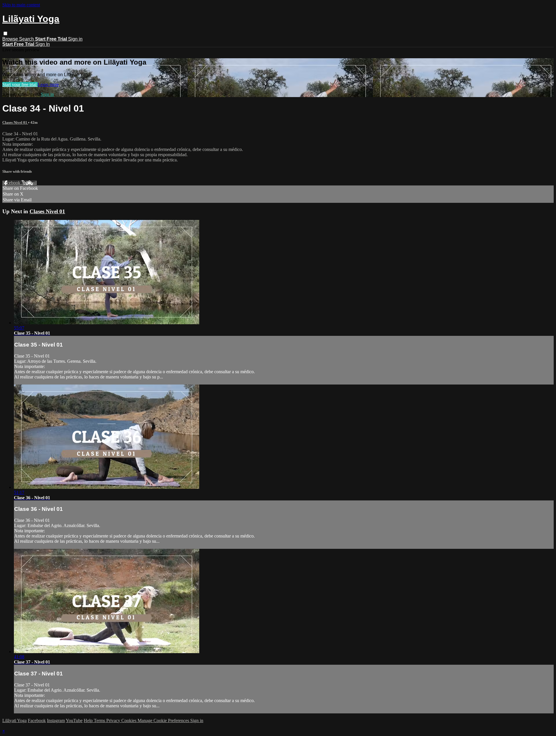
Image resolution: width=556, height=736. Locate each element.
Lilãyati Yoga (14, 720)
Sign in (75, 39)
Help (89, 720)
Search (27, 39)
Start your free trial (20, 84)
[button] (5, 33)
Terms (100, 720)
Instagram (56, 720)
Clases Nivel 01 (15, 122)
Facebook (11, 182)
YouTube (74, 720)
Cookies (129, 720)
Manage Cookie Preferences (164, 720)
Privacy (113, 720)
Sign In (42, 44)
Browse (10, 39)
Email (31, 182)
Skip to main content (21, 4)
